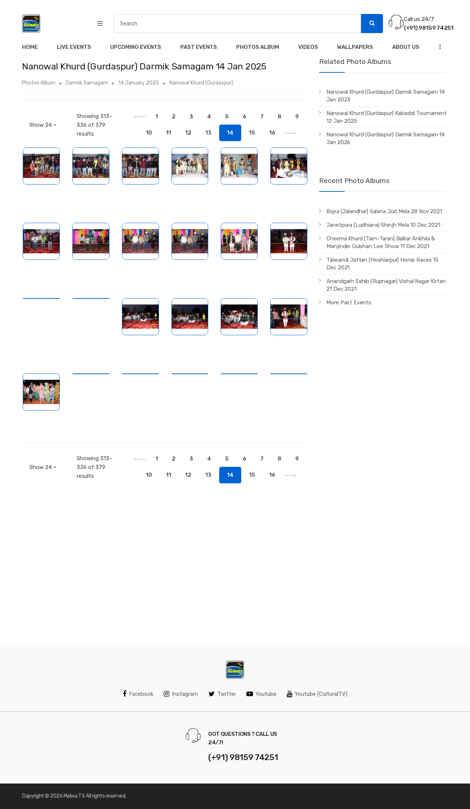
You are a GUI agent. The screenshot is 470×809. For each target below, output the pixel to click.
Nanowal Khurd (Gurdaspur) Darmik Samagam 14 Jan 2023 (385, 96)
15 (252, 132)
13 (208, 132)
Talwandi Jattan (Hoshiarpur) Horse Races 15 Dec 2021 (382, 264)
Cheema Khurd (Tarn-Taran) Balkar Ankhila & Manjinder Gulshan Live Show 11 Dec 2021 (380, 242)
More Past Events (348, 302)
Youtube (266, 694)
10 (149, 132)
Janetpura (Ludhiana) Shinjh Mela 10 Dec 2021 (383, 225)
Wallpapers (355, 47)
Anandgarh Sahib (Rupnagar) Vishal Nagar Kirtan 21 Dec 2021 (385, 285)
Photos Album (257, 47)
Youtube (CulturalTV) (321, 694)
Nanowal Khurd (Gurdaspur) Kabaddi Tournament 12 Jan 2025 (386, 117)
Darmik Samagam (87, 83)
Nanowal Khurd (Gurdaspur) (201, 83)
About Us (405, 47)
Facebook (141, 694)
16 (272, 132)
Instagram (185, 694)
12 (188, 132)
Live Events (74, 47)
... (438, 46)
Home (30, 47)
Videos (308, 47)
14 (230, 132)
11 (168, 132)
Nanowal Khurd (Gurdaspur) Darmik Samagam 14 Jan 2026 (385, 138)
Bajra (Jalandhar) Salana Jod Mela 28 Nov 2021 (384, 211)
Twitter (226, 694)
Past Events (198, 47)
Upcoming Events (135, 47)
